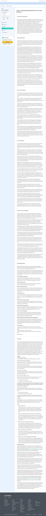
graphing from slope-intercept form (31, 478)
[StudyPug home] (7, 495)
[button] (7, 15)
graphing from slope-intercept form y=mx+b (34, 448)
